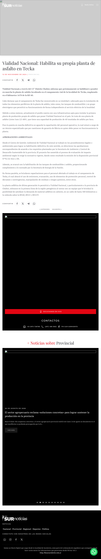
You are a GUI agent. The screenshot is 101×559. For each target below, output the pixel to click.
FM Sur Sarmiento (69, 326)
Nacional (7, 529)
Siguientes (56, 209)
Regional (27, 529)
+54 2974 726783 (33, 326)
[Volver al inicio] (12, 5)
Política (45, 529)
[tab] (37, 502)
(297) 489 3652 (51, 326)
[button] (97, 5)
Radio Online (89, 5)
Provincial (34, 74)
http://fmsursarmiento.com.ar (50, 553)
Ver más (11, 430)
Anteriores (45, 209)
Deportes (37, 529)
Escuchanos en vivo (52, 311)
